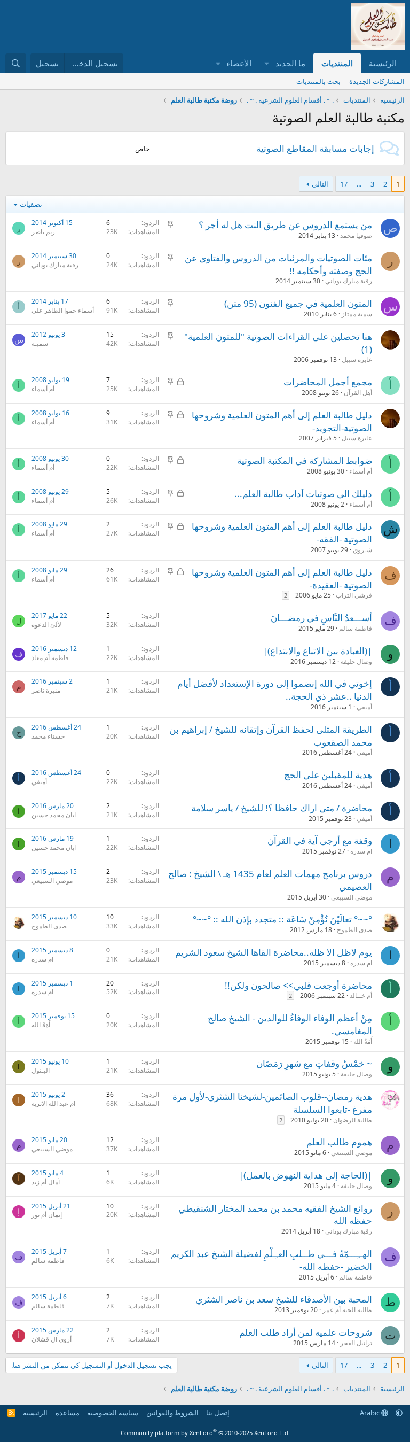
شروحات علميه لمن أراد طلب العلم (305, 1332)
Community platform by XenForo (205, 1433)
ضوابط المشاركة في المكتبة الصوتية (304, 460)
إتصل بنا (218, 1412)
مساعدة (68, 1412)
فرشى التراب (354, 595)
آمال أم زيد (45, 1182)
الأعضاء (238, 63)
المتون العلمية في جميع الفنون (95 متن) (298, 303)
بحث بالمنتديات (318, 81)
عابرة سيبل (357, 359)
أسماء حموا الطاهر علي (62, 310)
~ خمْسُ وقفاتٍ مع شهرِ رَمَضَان (314, 1063)
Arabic (370, 1412)
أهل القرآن (358, 392)
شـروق (362, 549)
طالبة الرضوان (352, 1120)
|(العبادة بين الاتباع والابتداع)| (317, 651)
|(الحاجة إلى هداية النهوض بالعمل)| (305, 1175)
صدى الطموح (354, 929)
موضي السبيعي (351, 897)
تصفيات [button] (31, 204)
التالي (320, 184)
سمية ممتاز (357, 314)
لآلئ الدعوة (46, 624)
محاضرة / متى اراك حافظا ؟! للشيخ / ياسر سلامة (281, 808)
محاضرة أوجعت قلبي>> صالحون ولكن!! (298, 985)
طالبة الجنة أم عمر (347, 1309)
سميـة (39, 343)
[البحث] (15, 63)
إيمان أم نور (46, 1214)
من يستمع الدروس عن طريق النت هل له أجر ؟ (285, 225)
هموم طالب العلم (339, 1142)
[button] (266, 63)
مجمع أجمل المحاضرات (327, 382)
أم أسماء (42, 388)
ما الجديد (290, 63)
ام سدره (361, 851)
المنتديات (337, 63)
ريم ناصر (43, 231)
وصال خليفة (356, 661)
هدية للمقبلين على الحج (328, 775)
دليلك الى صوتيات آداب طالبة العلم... (303, 493)
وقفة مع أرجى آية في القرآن (319, 840)
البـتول (40, 1070)
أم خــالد (361, 995)
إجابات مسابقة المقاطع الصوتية (315, 148)
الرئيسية (383, 63)
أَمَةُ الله (362, 1041)
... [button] (359, 184)
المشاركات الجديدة (377, 81)
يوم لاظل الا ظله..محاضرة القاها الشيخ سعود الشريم (273, 952)
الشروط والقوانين (172, 1412)
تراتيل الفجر (356, 1342)
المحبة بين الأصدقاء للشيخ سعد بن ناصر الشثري (283, 1299)
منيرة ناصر (45, 690)
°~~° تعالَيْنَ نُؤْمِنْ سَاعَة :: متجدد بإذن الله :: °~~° (282, 919)
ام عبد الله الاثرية (53, 1103)
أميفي (364, 706)
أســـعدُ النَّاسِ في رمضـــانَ (321, 617)
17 (344, 184)
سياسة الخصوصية (112, 1412)
